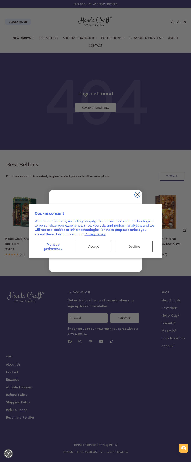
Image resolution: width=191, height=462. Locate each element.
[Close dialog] (137, 194)
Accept (93, 246)
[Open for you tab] (183, 448)
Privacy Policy (95, 234)
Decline (134, 246)
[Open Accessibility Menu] (8, 453)
